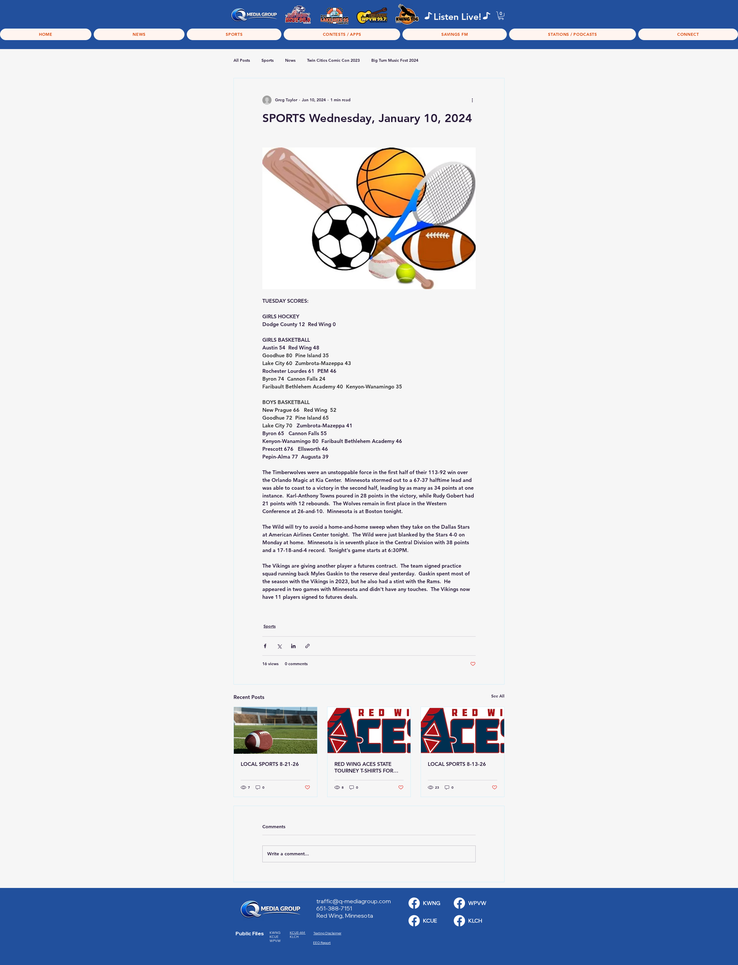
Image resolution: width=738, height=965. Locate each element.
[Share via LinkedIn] (293, 646)
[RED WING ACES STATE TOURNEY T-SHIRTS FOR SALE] (369, 730)
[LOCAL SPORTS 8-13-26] (462, 730)
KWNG (276, 933)
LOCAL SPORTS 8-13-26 (457, 764)
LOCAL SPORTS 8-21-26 (270, 764)
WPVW (275, 941)
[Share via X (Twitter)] (279, 646)
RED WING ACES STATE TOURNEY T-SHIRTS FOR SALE (363, 767)
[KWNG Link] (414, 903)
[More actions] (472, 100)
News (290, 60)
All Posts (242, 60)
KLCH (294, 937)
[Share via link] (307, 646)
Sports (267, 60)
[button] (501, 16)
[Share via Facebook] (265, 646)
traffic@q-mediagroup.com (353, 901)
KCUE (274, 937)
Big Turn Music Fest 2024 (394, 60)
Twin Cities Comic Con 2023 (333, 60)
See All (497, 696)
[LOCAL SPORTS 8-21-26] (275, 730)
